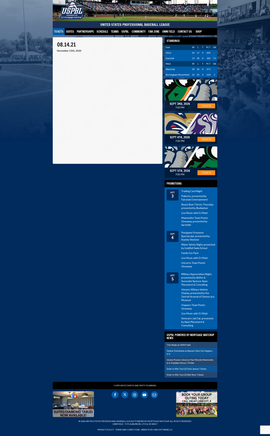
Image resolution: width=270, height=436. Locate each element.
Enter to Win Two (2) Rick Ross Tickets (185, 374)
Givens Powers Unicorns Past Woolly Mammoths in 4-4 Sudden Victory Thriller (190, 361)
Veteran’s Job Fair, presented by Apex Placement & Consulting (197, 322)
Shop (199, 32)
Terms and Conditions (127, 429)
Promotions (174, 184)
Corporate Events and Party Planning (135, 385)
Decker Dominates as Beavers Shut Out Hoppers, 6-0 (190, 352)
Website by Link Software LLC (157, 429)
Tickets (58, 32)
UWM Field (168, 32)
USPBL (125, 32)
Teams (115, 32)
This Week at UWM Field (179, 345)
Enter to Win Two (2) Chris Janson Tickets (186, 369)
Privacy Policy (105, 429)
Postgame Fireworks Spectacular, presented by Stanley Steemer (195, 236)
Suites (70, 32)
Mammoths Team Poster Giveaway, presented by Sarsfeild (194, 221)
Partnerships (85, 32)
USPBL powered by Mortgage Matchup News (190, 336)
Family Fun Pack (190, 253)
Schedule (102, 32)
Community (139, 32)
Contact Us (185, 32)
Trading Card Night (191, 191)
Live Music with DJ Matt (194, 212)
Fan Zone (153, 32)
